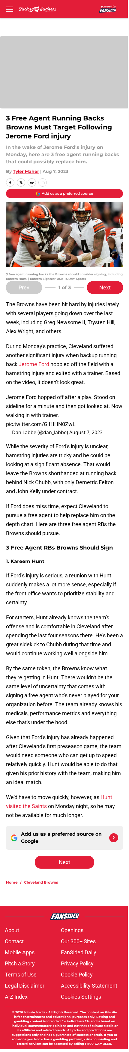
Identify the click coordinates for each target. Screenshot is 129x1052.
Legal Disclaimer (24, 985)
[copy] (42, 182)
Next (105, 287)
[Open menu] (9, 9)
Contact (14, 941)
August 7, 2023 (86, 432)
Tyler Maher (26, 171)
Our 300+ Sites (78, 941)
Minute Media (34, 1012)
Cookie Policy (77, 974)
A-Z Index (16, 997)
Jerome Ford (34, 364)
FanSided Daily (78, 952)
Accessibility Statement (89, 985)
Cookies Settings (81, 997)
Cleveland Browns (41, 882)
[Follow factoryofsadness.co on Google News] (113, 837)
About (12, 930)
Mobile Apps (19, 952)
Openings (72, 930)
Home (12, 882)
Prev (24, 287)
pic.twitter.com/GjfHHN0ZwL (41, 424)
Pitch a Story (20, 963)
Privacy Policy (77, 963)
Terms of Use (21, 974)
